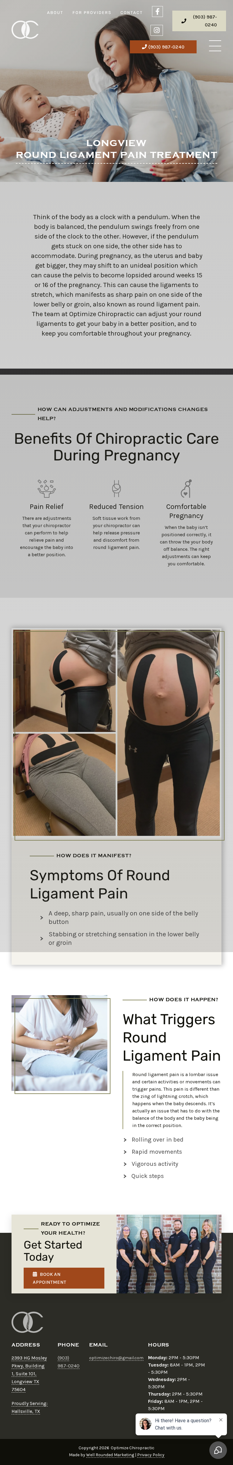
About (55, 12)
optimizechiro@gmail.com (116, 1357)
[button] (215, 46)
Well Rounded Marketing (110, 1454)
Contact (131, 12)
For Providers (92, 12)
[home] (25, 29)
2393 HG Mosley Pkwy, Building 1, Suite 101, (29, 1365)
